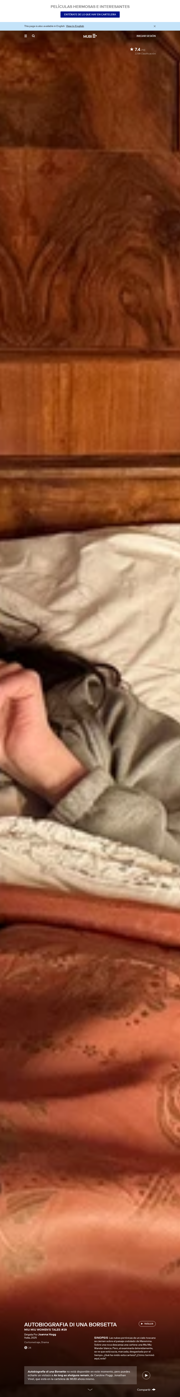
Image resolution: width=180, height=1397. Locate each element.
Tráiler (148, 1323)
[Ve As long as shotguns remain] (146, 1375)
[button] (26, 36)
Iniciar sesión (146, 36)
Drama (45, 1342)
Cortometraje (32, 1342)
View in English (75, 26)
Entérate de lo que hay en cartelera (90, 14)
